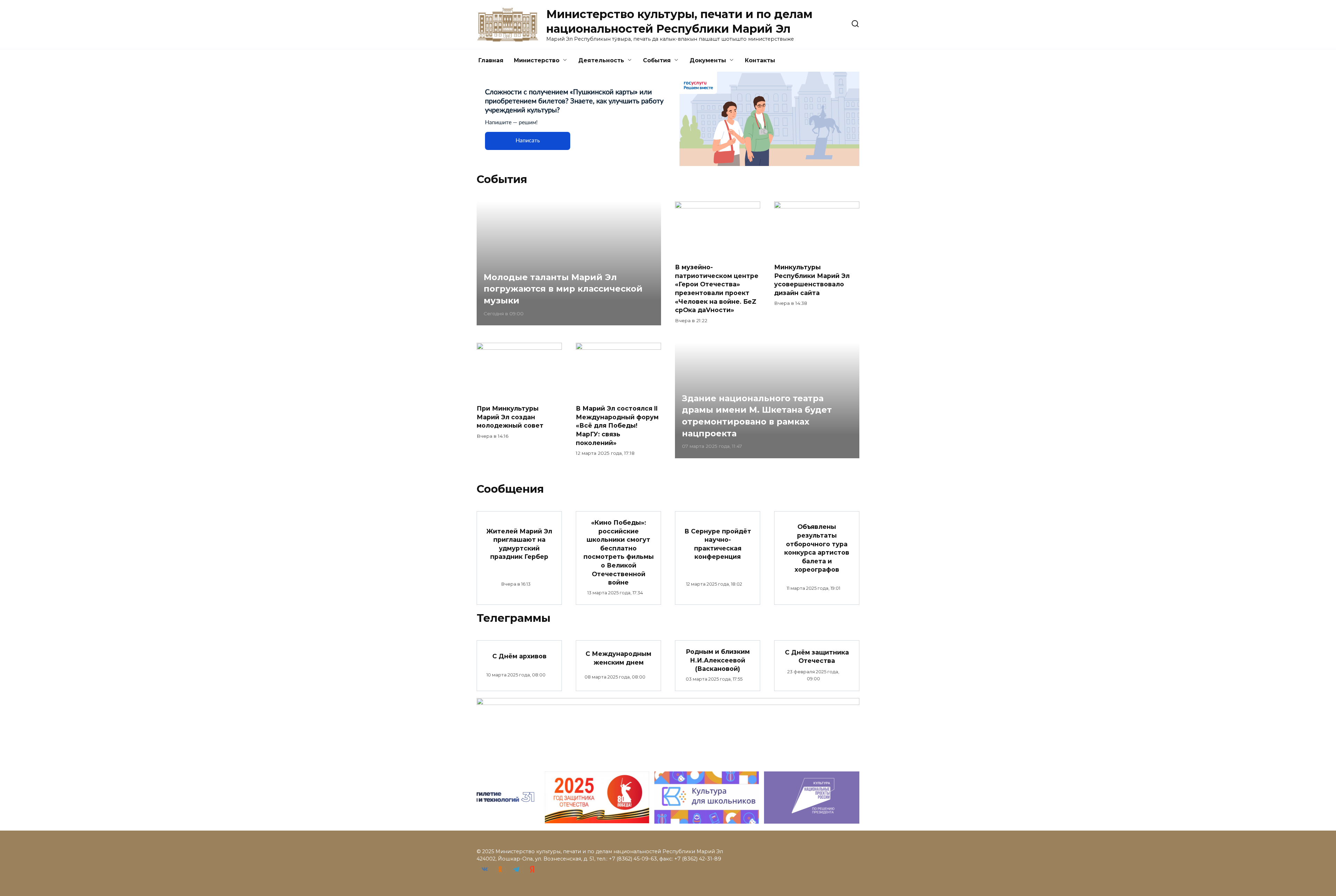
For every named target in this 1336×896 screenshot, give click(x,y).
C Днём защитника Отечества (817, 656)
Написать (528, 140)
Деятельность (601, 60)
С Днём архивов (519, 655)
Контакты (760, 60)
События (657, 60)
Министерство (536, 60)
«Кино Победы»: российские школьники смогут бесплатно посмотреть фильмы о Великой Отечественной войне (618, 552)
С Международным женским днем (618, 658)
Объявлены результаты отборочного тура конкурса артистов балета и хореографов (816, 548)
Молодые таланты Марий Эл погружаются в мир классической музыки (563, 289)
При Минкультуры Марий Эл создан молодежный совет (510, 417)
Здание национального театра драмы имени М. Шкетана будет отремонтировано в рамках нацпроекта (757, 415)
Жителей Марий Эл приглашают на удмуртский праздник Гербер (519, 543)
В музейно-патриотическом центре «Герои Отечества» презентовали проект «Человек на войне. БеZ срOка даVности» (716, 288)
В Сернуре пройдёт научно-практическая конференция (717, 543)
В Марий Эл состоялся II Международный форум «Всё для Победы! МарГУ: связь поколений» (617, 425)
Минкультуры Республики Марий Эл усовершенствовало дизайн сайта (812, 279)
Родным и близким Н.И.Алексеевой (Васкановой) (718, 660)
